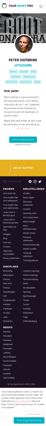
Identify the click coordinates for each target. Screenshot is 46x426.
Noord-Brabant (9, 357)
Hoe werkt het (9, 193)
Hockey (6, 313)
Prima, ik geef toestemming (29, 420)
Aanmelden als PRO (9, 228)
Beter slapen (28, 197)
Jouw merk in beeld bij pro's (9, 214)
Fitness (33, 71)
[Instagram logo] (35, 181)
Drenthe (6, 332)
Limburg (6, 353)
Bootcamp (13, 71)
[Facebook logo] (30, 181)
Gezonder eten (29, 213)
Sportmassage (29, 296)
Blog (5, 238)
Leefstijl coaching (29, 77)
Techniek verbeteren (28, 254)
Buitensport (24, 71)
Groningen (7, 348)
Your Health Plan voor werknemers (11, 206)
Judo (5, 317)
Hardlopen (7, 309)
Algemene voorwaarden (9, 252)
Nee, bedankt (34, 414)
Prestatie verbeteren (28, 239)
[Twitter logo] (39, 181)
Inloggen (7, 234)
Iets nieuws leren (30, 217)
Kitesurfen (7, 321)
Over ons (7, 242)
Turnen (26, 304)
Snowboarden (29, 288)
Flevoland (7, 336)
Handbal (6, 304)
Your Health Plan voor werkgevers (10, 199)
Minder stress (29, 233)
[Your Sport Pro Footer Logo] (12, 181)
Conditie (26, 209)
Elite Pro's (7, 283)
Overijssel (7, 365)
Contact (6, 247)
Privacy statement (11, 258)
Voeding (37, 82)
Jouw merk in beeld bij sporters (10, 221)
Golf (5, 296)
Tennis (26, 300)
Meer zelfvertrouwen (29, 227)
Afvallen (26, 193)
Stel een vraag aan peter (23, 139)
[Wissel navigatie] (40, 6)
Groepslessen (15, 77)
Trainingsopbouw (30, 260)
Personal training (25, 82)
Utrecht (6, 369)
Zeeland (6, 373)
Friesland (7, 340)
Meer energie (29, 221)
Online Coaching (11, 82)
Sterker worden (30, 249)
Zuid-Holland (8, 378)
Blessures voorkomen (28, 203)
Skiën (25, 283)
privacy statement (23, 401)
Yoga (25, 317)
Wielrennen (28, 313)
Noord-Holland (9, 361)
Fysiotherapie (9, 292)
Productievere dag (31, 245)
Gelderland (8, 344)
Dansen (6, 279)
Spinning (27, 292)
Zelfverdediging (30, 321)
